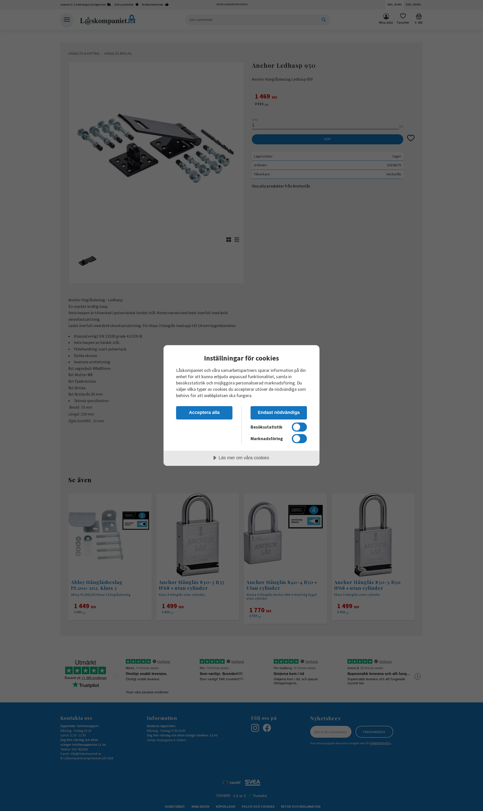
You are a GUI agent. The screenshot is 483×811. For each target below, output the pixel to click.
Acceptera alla (204, 412)
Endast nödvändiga (279, 412)
